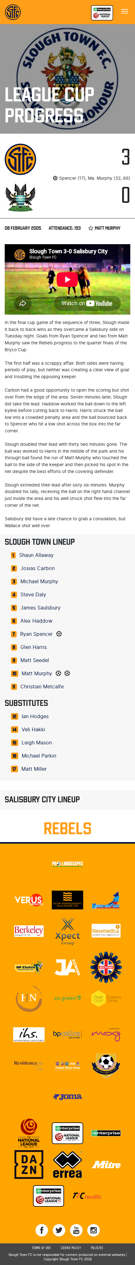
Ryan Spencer (36, 634)
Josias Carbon (37, 568)
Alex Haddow (36, 621)
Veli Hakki (33, 729)
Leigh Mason (37, 742)
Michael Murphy (39, 581)
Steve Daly (33, 594)
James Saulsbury (40, 607)
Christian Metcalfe (42, 686)
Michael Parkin (39, 755)
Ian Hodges (35, 716)
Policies (97, 1248)
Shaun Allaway (36, 555)
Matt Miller (34, 769)
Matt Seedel (34, 660)
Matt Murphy (37, 673)
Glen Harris (33, 647)
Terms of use (41, 1248)
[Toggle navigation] (124, 11)
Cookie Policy (71, 1248)
